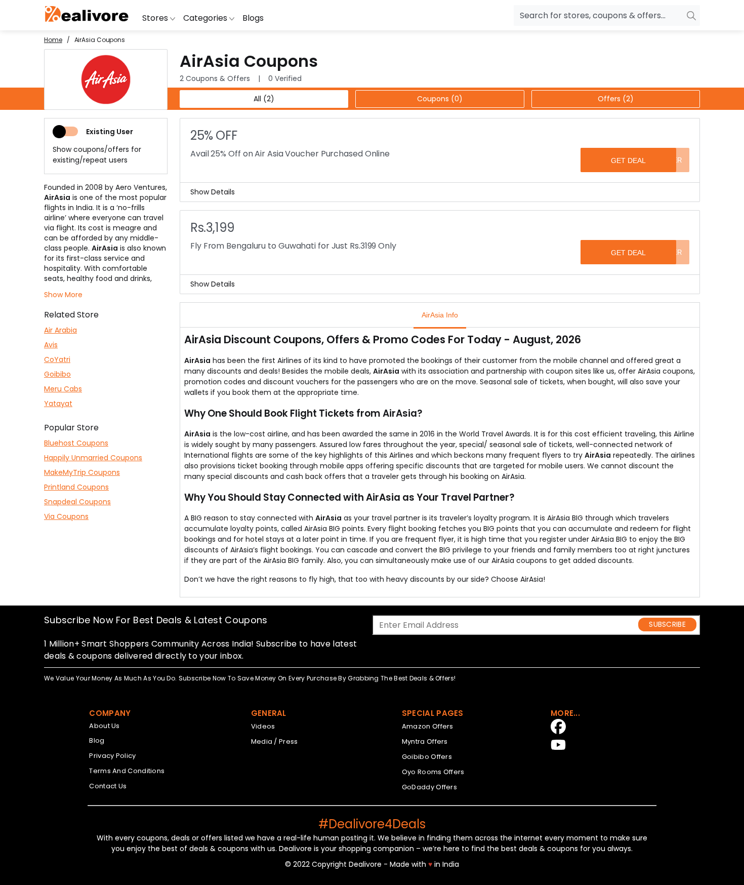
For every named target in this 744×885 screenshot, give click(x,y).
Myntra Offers (425, 741)
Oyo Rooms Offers (433, 772)
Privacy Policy (112, 755)
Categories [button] (206, 18)
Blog (96, 740)
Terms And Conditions (126, 771)
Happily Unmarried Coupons (93, 458)
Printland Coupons (76, 487)
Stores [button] (156, 18)
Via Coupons (66, 516)
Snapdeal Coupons (77, 502)
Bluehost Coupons (76, 443)
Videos (263, 726)
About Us (104, 726)
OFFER (670, 160)
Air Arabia (60, 330)
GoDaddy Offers (429, 787)
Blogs (253, 18)
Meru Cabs (63, 389)
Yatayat (58, 403)
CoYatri (57, 359)
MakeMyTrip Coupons (82, 472)
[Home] (87, 15)
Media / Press (274, 741)
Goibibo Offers (427, 756)
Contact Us (108, 786)
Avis (51, 345)
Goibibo (57, 374)
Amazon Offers (427, 726)
